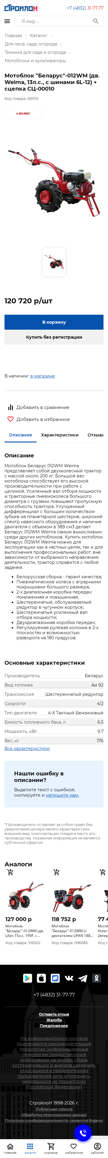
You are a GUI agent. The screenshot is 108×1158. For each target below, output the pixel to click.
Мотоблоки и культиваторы (35, 60)
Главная (13, 35)
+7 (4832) (85, 8)
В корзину (54, 322)
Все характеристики (27, 748)
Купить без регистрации (54, 337)
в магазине (42, 376)
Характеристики (60, 435)
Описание (20, 435)
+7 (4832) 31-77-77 (54, 995)
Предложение (54, 1025)
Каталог (38, 35)
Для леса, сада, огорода (31, 44)
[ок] (96, 978)
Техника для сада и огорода (35, 52)
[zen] (82, 978)
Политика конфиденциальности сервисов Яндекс (54, 1120)
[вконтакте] (69, 978)
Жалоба (54, 1020)
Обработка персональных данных (54, 1115)
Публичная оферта (54, 1109)
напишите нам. (62, 795)
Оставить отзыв (54, 1014)
